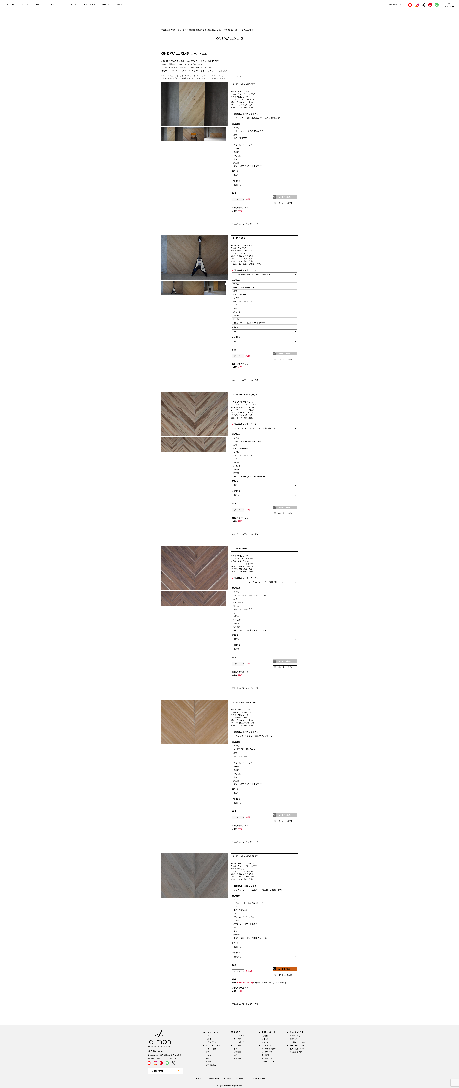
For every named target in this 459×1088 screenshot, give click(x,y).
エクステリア (211, 1042)
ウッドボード (239, 1042)
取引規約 (239, 1078)
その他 (208, 1062)
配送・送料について (298, 1045)
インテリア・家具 (213, 1045)
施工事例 (10, 5)
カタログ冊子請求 (269, 1049)
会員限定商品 (211, 1065)
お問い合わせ (89, 5)
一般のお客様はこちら (395, 4)
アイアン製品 (211, 1049)
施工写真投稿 (267, 1058)
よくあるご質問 (296, 1052)
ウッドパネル (239, 1045)
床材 (207, 1036)
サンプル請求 (267, 1052)
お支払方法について (298, 1042)
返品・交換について (298, 1049)
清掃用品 (237, 1058)
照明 (207, 1058)
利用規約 (227, 1078)
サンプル (54, 5)
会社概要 (197, 1078)
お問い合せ (157, 1070)
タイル (208, 1055)
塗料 (235, 1055)
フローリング (239, 1036)
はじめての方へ (296, 1036)
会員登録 (120, 5)
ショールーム (71, 5)
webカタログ (267, 1045)
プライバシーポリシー (256, 1078)
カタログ (40, 5)
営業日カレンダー (269, 1062)
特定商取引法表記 (213, 1078)
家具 (235, 1049)
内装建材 (209, 1039)
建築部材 (237, 1052)
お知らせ (25, 5)
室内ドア (237, 1039)
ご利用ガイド (295, 1039)
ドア (207, 1052)
